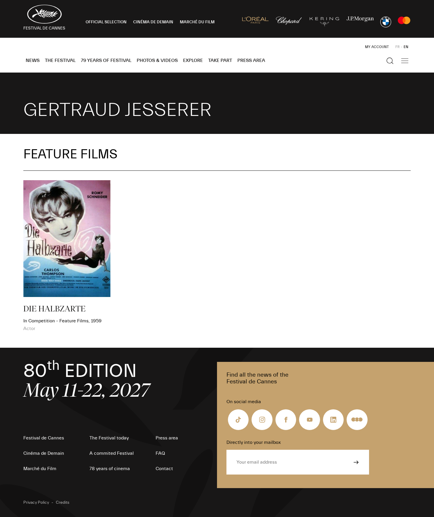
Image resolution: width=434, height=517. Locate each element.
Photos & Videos (157, 60)
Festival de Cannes (43, 438)
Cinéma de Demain (43, 453)
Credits (62, 502)
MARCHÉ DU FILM (197, 22)
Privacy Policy (36, 502)
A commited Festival (111, 453)
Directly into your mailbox (253, 442)
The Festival (60, 60)
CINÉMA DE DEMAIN (153, 22)
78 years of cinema (109, 468)
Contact (164, 468)
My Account (377, 47)
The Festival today (109, 438)
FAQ (160, 453)
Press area (251, 60)
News (33, 60)
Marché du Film (39, 468)
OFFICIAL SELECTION (106, 22)
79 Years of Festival (106, 60)
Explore (193, 60)
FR (397, 47)
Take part (220, 60)
